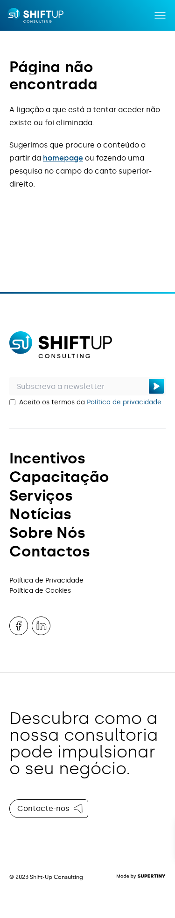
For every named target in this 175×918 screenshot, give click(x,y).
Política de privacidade (124, 402)
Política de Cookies (40, 591)
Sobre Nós (47, 533)
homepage (63, 158)
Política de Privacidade (46, 580)
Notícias (40, 514)
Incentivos (47, 458)
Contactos (49, 551)
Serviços (41, 495)
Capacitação (59, 477)
